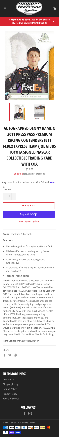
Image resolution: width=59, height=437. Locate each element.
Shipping (18, 173)
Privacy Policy (10, 394)
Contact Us (8, 379)
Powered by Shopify (26, 422)
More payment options (29, 221)
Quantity (7, 189)
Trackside (13, 422)
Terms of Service (11, 398)
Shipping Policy (10, 384)
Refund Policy (10, 389)
